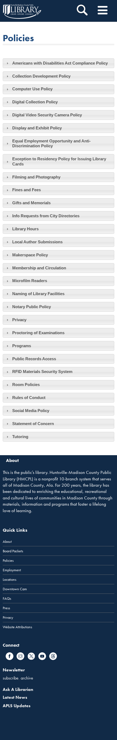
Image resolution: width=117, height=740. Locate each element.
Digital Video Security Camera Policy (47, 115)
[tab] (58, 63)
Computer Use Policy (32, 89)
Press (6, 608)
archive (27, 678)
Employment (12, 570)
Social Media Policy (30, 410)
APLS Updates (16, 706)
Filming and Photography (36, 177)
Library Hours (25, 229)
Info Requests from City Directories (45, 215)
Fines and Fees (26, 189)
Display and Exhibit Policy (37, 128)
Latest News (15, 697)
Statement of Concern (33, 423)
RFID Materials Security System (42, 371)
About (7, 541)
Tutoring (20, 436)
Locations (9, 579)
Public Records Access (34, 358)
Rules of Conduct (28, 397)
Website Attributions (17, 627)
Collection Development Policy (41, 76)
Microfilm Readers (29, 280)
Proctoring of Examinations (38, 332)
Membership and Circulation (39, 268)
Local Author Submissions (37, 242)
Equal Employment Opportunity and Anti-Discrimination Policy (51, 143)
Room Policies (26, 384)
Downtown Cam (15, 589)
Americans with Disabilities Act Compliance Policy (60, 63)
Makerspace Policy (30, 255)
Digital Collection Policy (35, 102)
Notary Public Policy (31, 306)
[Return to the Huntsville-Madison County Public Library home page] (22, 11)
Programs (21, 345)
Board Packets (13, 551)
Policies (8, 560)
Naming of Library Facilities (38, 293)
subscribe (11, 678)
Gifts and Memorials (31, 202)
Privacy (19, 319)
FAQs (7, 598)
